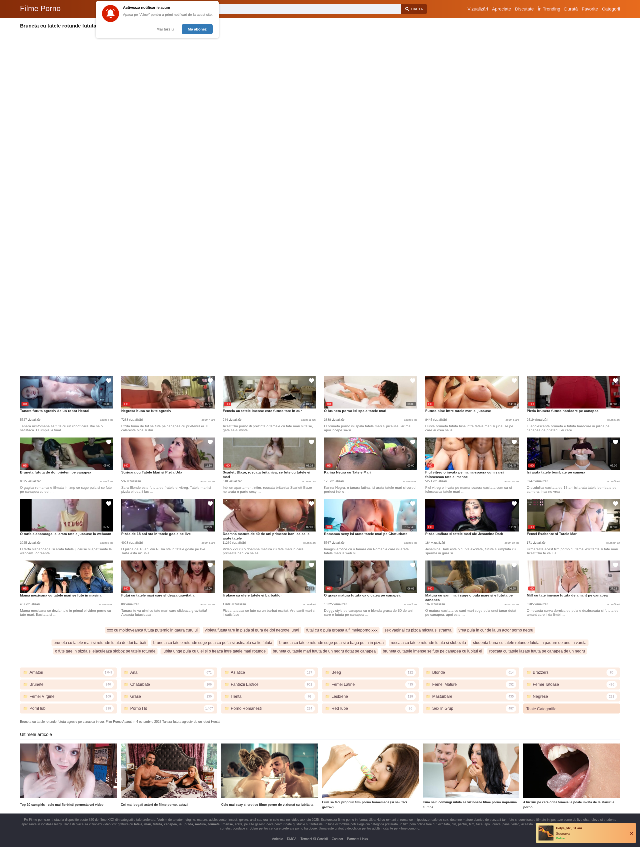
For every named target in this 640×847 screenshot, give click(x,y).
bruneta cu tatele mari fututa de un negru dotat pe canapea (324, 651)
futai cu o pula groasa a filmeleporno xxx (342, 630)
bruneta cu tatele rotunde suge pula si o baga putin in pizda (331, 642)
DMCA (291, 839)
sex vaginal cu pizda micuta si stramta (418, 630)
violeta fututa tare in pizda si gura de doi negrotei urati (252, 630)
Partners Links (357, 839)
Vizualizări (478, 9)
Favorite (590, 9)
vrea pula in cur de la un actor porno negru (495, 630)
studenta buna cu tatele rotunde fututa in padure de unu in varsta (529, 642)
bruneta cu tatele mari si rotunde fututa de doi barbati (100, 642)
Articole (277, 839)
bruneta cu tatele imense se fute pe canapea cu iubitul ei (432, 651)
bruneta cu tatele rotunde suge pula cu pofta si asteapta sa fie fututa (212, 642)
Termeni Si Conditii (314, 839)
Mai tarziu (165, 29)
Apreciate (501, 9)
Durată (571, 9)
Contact (337, 839)
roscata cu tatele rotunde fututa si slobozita (428, 642)
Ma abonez (197, 29)
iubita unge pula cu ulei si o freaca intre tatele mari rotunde (214, 651)
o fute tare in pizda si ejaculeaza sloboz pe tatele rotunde (105, 651)
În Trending (549, 9)
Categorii (611, 9)
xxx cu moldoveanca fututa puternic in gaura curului (152, 630)
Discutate (524, 9)
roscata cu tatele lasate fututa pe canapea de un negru (537, 651)
